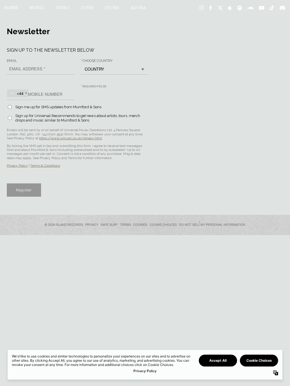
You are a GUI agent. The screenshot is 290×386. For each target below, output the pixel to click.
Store (112, 8)
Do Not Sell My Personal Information (212, 224)
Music (37, 8)
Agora (138, 8)
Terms (125, 224)
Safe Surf (109, 224)
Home (11, 8)
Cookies (140, 224)
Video (63, 8)
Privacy (91, 224)
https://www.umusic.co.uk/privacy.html (70, 138)
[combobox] (18, 93)
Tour (87, 8)
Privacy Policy (17, 166)
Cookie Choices (163, 224)
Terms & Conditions (45, 166)
